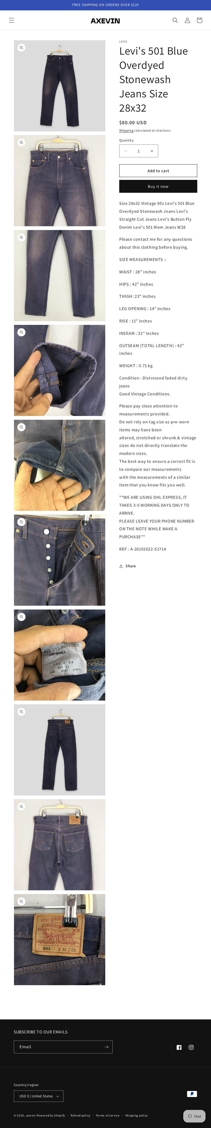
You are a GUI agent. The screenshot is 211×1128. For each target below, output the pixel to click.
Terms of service (108, 1115)
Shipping (126, 130)
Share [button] (131, 565)
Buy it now (158, 186)
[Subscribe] (106, 1047)
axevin (31, 1115)
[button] (11, 20)
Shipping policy (136, 1115)
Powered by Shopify (51, 1115)
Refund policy (80, 1115)
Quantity (126, 140)
